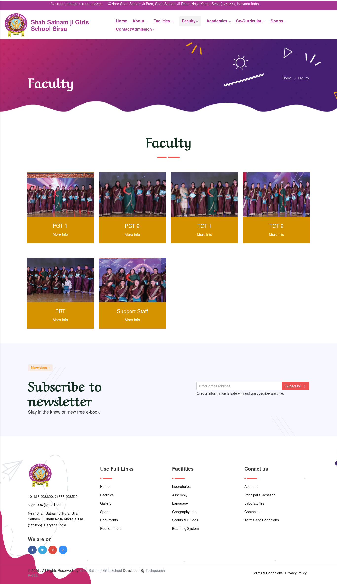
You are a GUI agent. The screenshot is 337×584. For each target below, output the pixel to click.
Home (121, 21)
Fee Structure (111, 528)
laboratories (181, 486)
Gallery (105, 503)
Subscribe (293, 386)
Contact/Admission (134, 29)
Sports (277, 21)
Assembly (179, 494)
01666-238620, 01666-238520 (59, 3)
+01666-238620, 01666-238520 (53, 496)
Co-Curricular (249, 21)
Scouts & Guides (185, 519)
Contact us (252, 511)
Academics (217, 21)
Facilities (162, 21)
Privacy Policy (296, 572)
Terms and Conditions (261, 519)
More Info (60, 234)
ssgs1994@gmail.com (45, 504)
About (138, 21)
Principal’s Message (260, 494)
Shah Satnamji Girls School (100, 570)
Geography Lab (184, 511)
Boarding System (185, 528)
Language (180, 503)
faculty (189, 21)
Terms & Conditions (267, 572)
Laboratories (254, 503)
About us (251, 486)
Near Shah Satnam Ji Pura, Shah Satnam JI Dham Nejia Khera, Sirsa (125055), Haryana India (166, 3)
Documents (109, 519)
